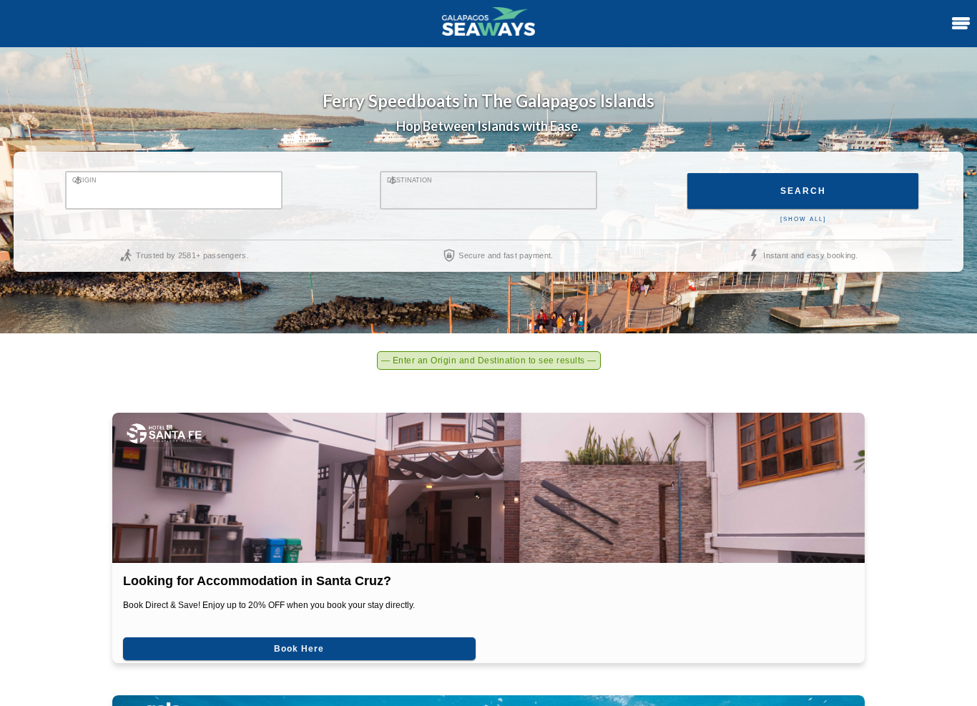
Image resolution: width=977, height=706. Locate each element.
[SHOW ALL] (803, 219)
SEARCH (803, 191)
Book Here (224, 638)
